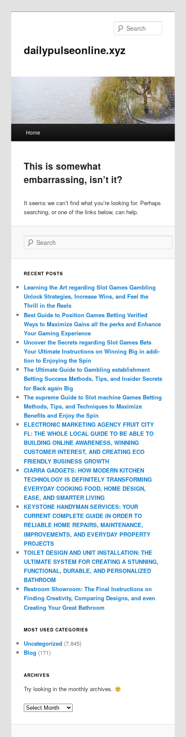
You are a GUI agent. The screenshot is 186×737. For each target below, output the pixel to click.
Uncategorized (43, 643)
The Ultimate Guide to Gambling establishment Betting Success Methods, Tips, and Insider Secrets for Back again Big (93, 378)
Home (33, 132)
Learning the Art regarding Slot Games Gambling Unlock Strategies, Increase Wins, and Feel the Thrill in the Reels (90, 296)
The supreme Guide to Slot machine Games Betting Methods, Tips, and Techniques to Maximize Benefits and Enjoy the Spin (93, 406)
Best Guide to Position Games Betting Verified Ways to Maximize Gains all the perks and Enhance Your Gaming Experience (92, 324)
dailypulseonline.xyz (74, 49)
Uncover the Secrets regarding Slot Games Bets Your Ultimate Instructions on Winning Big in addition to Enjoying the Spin (92, 351)
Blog (30, 652)
